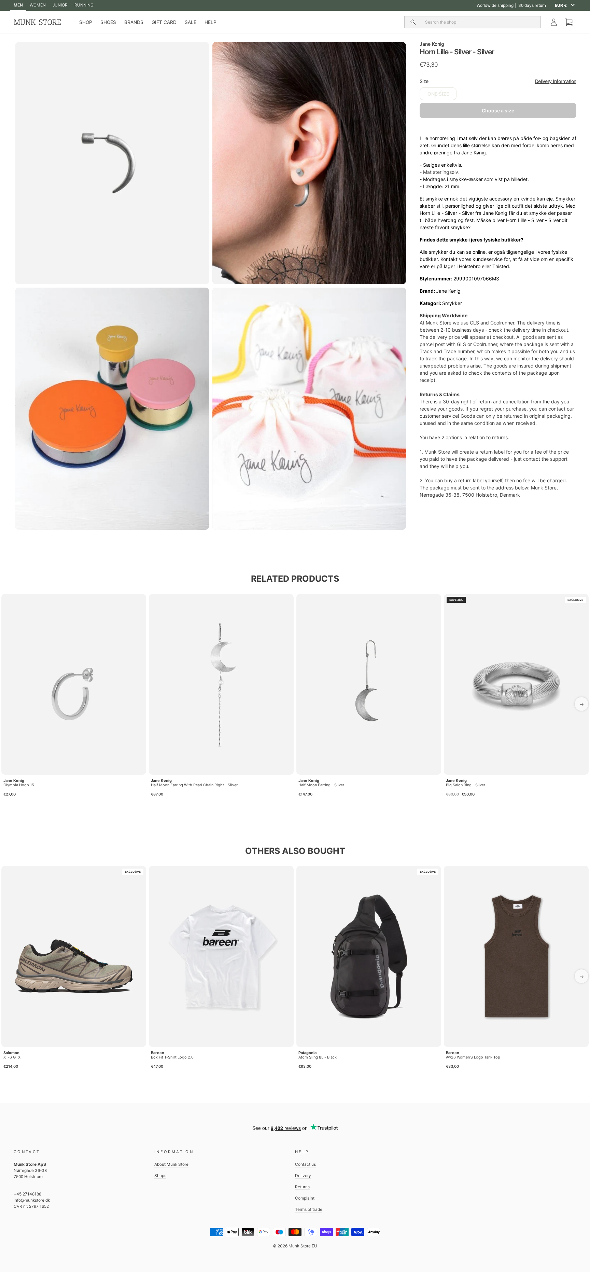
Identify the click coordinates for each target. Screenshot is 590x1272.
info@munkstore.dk (32, 1200)
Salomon (11, 1052)
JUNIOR (60, 5)
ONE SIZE (438, 94)
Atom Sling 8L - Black (317, 1057)
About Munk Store (171, 1164)
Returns (302, 1186)
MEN (18, 5)
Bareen (157, 1052)
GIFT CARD (164, 22)
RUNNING (84, 5)
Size (498, 81)
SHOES (108, 22)
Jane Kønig (432, 44)
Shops (160, 1175)
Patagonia (307, 1052)
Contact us (305, 1164)
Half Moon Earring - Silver (321, 785)
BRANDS (133, 22)
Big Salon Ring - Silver (465, 785)
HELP (210, 22)
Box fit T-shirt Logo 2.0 (172, 1057)
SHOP (85, 22)
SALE (190, 22)
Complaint (304, 1198)
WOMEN (38, 5)
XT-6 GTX (11, 1057)
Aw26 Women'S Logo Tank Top (473, 1057)
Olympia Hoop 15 (18, 785)
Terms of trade (308, 1209)
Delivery (303, 1175)
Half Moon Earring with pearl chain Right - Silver (194, 785)
